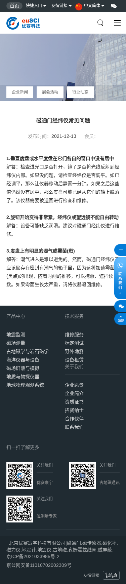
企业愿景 (74, 385)
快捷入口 (34, 5)
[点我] (117, 23)
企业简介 (74, 393)
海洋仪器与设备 (22, 359)
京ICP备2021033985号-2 (32, 556)
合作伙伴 (74, 418)
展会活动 (50, 92)
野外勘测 (74, 351)
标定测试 (74, 343)
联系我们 (74, 427)
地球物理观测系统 (25, 385)
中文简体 (92, 5)
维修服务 (74, 334)
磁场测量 (15, 343)
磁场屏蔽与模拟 (22, 368)
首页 (14, 5)
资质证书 (74, 401)
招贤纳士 (74, 410)
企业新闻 (20, 92)
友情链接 (59, 5)
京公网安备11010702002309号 (39, 565)
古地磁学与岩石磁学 (27, 351)
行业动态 (80, 92)
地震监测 (15, 334)
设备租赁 (74, 359)
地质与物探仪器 (22, 376)
